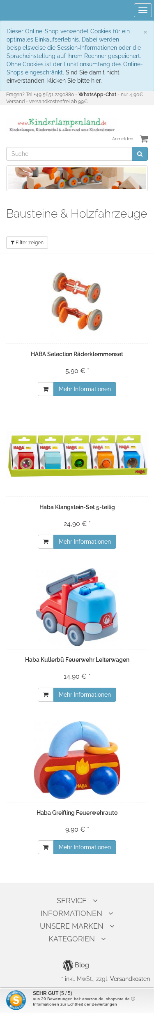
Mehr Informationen (85, 389)
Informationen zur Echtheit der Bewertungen (75, 1004)
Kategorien (71, 938)
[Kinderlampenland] (61, 125)
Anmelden (122, 138)
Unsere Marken (71, 926)
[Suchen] (140, 154)
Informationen (71, 913)
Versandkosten (130, 979)
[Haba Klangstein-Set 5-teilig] (77, 454)
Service (72, 900)
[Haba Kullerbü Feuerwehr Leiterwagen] (77, 607)
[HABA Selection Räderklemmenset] (77, 301)
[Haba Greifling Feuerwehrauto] (77, 760)
